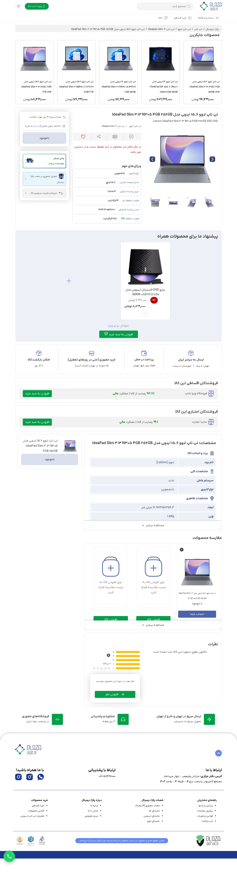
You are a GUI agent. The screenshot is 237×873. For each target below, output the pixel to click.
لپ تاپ (198, 29)
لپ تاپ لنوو (184, 29)
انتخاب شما (197, 614)
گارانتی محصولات (36, 810)
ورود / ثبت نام (35, 6)
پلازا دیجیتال (212, 29)
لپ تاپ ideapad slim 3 (161, 29)
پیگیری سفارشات (205, 810)
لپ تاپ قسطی (33, 126)
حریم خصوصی (91, 816)
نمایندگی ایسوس (151, 816)
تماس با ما (93, 810)
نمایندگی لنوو (153, 821)
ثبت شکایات (207, 821)
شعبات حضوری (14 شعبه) (148, 805)
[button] (44, 161)
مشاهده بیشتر (155, 525)
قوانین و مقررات (205, 816)
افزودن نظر (111, 694)
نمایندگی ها (154, 810)
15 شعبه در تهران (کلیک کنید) (92, 366)
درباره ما (94, 805)
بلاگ (160, 17)
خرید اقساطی (180, 17)
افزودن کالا (153, 619)
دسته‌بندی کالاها (206, 17)
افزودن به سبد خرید (120, 334)
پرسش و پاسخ (206, 805)
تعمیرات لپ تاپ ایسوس (32, 816)
